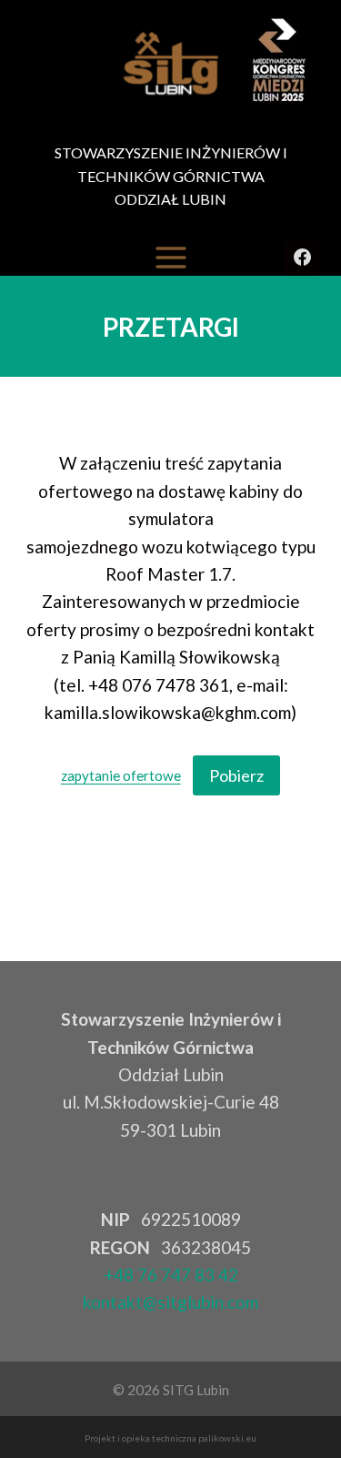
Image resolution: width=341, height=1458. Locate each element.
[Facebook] (302, 257)
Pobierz (236, 775)
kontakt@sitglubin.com (170, 1301)
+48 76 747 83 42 (171, 1274)
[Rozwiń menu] (171, 257)
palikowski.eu (227, 1438)
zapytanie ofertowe (121, 776)
